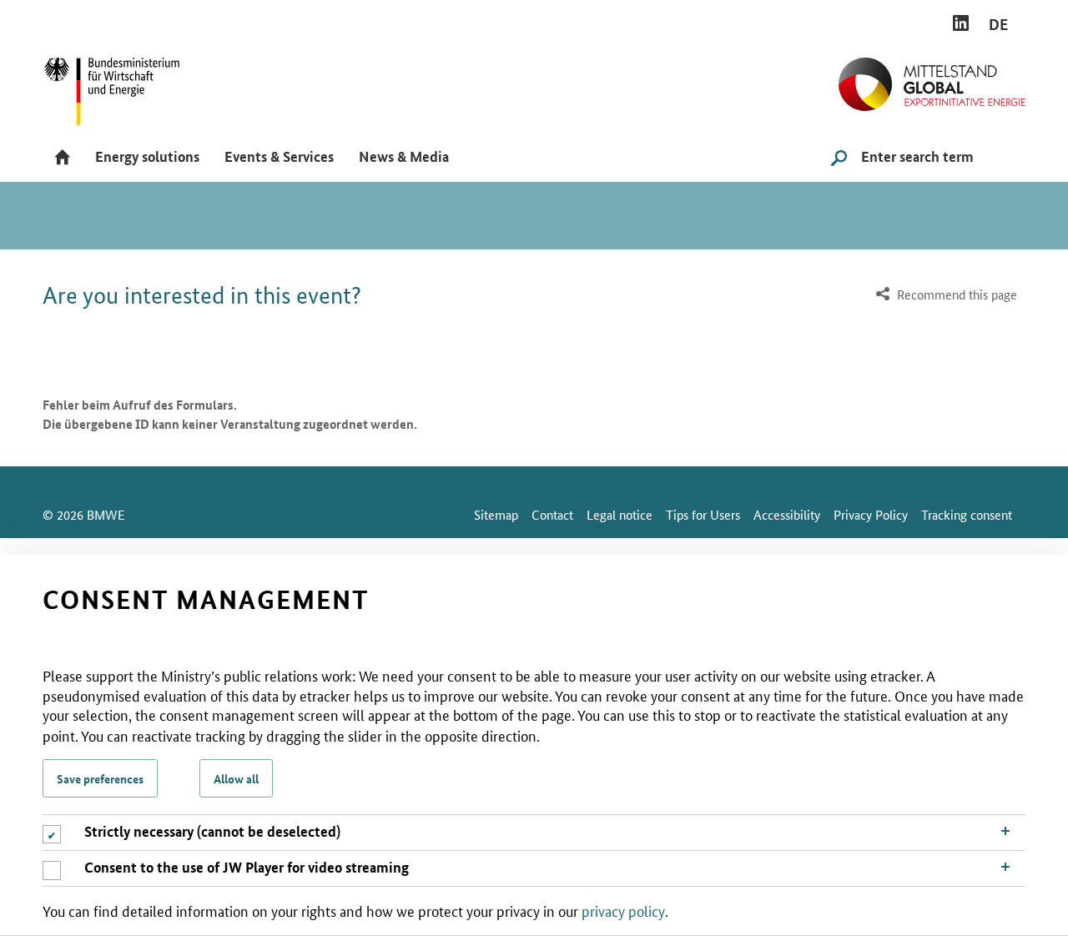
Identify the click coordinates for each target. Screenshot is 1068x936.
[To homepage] (932, 77)
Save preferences (100, 778)
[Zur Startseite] (63, 158)
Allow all (236, 778)
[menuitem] (944, 294)
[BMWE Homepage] (130, 85)
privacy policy (623, 910)
